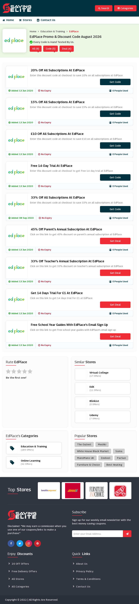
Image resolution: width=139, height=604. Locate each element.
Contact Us (48, 20)
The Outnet (84, 444)
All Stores (18, 578)
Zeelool (105, 457)
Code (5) (50, 48)
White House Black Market (93, 451)
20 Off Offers (20, 563)
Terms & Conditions (88, 578)
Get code (115, 81)
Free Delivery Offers (24, 571)
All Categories (20, 586)
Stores (27, 20)
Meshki (102, 444)
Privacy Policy (84, 571)
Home (10, 20)
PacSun (121, 457)
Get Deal (115, 240)
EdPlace (73, 31)
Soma (118, 451)
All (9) (35, 48)
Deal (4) (66, 48)
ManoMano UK (85, 457)
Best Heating (114, 464)
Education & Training (53, 31)
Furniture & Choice (88, 464)
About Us (81, 563)
